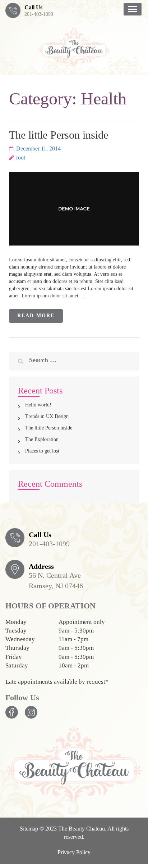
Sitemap (29, 828)
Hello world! (38, 405)
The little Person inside (58, 135)
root (20, 157)
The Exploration (42, 439)
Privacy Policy (74, 852)
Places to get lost (42, 451)
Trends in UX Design (47, 416)
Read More (36, 315)
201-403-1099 (38, 14)
